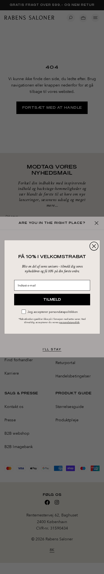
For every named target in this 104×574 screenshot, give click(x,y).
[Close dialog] (94, 246)
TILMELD (52, 299)
